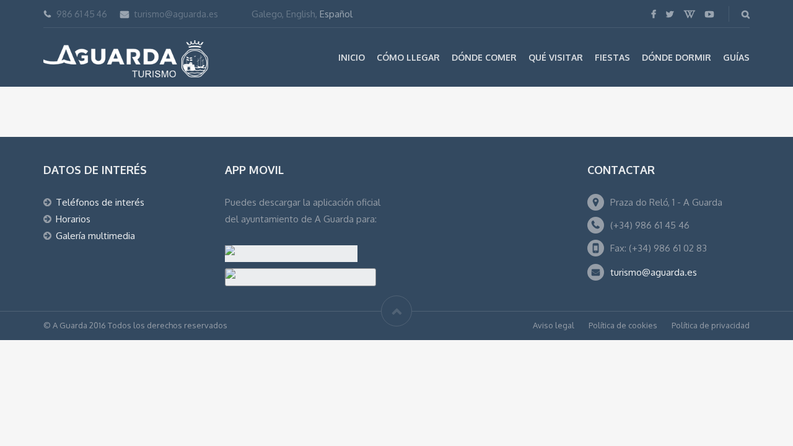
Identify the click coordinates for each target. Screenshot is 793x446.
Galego (267, 14)
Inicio (351, 57)
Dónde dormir (676, 57)
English (300, 14)
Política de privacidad (711, 325)
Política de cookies (623, 325)
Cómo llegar (408, 57)
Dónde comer (484, 57)
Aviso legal (553, 325)
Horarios (73, 219)
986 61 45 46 (81, 14)
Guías (736, 57)
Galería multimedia (95, 236)
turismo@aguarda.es (176, 14)
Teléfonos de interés (100, 202)
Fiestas (612, 57)
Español (336, 14)
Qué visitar (555, 57)
